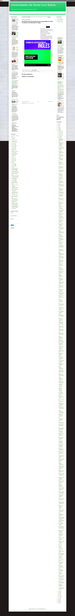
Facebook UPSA (59, 20)
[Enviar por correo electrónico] (31, 70)
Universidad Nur (14, 194)
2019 (58, 126)
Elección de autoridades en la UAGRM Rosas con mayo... (61, 449)
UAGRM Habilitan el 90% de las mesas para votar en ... (61, 199)
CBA (12, 138)
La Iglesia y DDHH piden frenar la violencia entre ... (61, 382)
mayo (59, 592)
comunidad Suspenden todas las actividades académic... (60, 390)
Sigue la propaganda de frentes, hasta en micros (61, 471)
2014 (58, 600)
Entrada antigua (50, 101)
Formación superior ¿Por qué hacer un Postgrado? (61, 554)
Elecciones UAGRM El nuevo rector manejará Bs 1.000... (61, 489)
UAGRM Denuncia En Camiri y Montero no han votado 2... (61, 221)
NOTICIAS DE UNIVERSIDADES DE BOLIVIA (60, 38)
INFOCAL (13, 158)
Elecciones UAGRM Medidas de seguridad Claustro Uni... (61, 531)
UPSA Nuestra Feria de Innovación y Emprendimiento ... (61, 527)
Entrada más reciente (25, 101)
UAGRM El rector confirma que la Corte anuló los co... (61, 330)
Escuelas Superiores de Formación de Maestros (15, 154)
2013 (58, 601)
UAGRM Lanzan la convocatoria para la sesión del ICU (61, 261)
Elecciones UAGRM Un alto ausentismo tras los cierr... (61, 538)
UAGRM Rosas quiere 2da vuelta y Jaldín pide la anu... (61, 375)
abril (59, 593)
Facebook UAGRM (60, 21)
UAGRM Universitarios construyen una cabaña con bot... (61, 411)
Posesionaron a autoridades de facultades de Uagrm (60, 139)
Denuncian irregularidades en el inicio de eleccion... (60, 514)
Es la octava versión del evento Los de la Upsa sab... (61, 579)
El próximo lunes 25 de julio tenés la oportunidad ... (61, 294)
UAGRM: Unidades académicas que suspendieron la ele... (61, 503)
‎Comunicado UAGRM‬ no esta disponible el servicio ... (61, 364)
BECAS (15, 13)
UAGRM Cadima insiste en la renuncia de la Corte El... (60, 265)
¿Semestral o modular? (14, 91)
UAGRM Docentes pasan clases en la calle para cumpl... (61, 283)
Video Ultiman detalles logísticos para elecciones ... (60, 557)
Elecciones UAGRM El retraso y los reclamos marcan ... (61, 474)
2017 (58, 128)
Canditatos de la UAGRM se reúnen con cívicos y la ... (60, 385)
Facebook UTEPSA (60, 19)
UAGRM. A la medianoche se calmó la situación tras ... (61, 379)
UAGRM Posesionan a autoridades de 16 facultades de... (60, 159)
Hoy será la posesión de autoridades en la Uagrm (61, 152)
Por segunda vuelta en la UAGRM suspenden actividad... (61, 211)
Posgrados (13, 166)
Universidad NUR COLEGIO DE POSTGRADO (60, 323)
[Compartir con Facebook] (35, 70)
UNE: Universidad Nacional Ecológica (15, 182)
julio (59, 137)
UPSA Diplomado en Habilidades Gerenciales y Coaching (60, 404)
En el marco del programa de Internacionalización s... (61, 167)
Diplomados (13, 146)
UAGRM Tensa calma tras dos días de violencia (61, 341)
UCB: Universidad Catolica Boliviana (14, 171)
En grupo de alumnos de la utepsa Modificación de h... (61, 164)
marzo (59, 594)
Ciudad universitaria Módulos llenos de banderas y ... (61, 429)
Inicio (38, 101)
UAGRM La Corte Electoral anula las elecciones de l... (61, 334)
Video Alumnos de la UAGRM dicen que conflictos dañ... (61, 228)
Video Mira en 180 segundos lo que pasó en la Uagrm (61, 456)
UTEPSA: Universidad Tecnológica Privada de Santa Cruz (15, 206)
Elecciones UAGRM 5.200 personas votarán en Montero (61, 467)
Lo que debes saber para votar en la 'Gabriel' (61, 588)
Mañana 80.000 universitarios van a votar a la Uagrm (60, 566)
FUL (12, 157)
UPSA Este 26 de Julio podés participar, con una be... (60, 415)
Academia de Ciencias (15, 135)
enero (59, 597)
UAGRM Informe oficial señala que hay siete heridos (60, 344)
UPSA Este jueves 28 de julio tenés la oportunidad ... (61, 192)
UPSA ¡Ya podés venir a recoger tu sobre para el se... (61, 305)
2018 (58, 127)
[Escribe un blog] (32, 70)
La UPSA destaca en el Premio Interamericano (60, 155)
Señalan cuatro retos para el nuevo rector (60, 431)
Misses (13, 162)
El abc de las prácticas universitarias (60, 547)
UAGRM (23, 13)
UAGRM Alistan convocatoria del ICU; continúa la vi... (61, 315)
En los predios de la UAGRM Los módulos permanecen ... (61, 347)
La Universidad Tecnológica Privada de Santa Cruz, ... (61, 182)
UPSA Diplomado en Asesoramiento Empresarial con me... (61, 326)
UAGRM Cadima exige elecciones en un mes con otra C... (61, 257)
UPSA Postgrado (59, 18)
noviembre (60, 132)
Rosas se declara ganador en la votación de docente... (60, 495)
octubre (59, 133)
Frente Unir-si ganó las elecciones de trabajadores (61, 518)
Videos (13, 208)
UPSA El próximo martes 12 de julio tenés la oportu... (60, 535)
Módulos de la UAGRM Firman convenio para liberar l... (61, 239)
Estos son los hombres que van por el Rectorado (61, 582)
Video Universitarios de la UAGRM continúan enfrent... (61, 312)
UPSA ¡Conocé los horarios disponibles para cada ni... (61, 203)
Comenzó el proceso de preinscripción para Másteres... (61, 268)
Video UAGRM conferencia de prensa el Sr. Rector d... (60, 393)
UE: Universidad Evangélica (14, 180)
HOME (11, 13)
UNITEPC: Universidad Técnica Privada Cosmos (15, 190)
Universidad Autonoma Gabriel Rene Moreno (60, 82)
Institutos (13, 159)
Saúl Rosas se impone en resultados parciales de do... (61, 485)
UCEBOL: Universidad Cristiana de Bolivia (15, 173)
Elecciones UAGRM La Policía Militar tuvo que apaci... (61, 492)
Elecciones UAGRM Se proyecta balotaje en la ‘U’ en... (61, 453)
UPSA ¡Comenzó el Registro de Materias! (61, 214)
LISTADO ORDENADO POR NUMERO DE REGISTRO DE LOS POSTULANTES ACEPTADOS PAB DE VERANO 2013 (15, 82)
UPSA (19, 13)
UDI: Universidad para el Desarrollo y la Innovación (15, 178)
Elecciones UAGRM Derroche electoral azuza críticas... (61, 542)
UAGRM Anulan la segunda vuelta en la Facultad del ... (61, 185)
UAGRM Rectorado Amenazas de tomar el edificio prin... (61, 371)
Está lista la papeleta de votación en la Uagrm (60, 585)
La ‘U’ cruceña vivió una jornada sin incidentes (61, 361)
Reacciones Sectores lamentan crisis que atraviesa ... (61, 368)
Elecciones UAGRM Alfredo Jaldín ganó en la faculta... (61, 460)
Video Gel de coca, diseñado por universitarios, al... (61, 195)
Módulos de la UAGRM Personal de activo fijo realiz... (61, 235)
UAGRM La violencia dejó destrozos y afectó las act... (60, 337)
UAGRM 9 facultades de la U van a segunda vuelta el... (61, 254)
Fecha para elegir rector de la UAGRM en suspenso (60, 225)
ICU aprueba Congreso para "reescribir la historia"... (60, 279)
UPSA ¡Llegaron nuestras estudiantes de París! (60, 178)
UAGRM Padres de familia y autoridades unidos (61, 354)
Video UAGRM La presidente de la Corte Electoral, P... (61, 246)
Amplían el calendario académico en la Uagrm (61, 275)
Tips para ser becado (60, 545)
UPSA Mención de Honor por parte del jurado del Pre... (61, 171)
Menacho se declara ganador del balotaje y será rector (61, 189)
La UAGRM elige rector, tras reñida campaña (61, 521)
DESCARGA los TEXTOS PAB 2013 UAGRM (14, 123)
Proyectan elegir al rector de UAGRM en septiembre (61, 243)
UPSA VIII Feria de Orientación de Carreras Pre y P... (61, 425)
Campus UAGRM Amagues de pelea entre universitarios (60, 445)
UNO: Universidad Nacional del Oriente (15, 196)
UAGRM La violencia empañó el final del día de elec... (61, 463)
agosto (59, 136)
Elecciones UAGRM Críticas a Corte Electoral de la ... (61, 576)
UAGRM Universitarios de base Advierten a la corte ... (61, 232)
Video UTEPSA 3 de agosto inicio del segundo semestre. (61, 148)
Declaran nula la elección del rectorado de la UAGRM (60, 357)
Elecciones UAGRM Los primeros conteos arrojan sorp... (61, 511)
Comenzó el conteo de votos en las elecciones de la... (61, 499)
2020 (58, 124)
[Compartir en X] (33, 70)
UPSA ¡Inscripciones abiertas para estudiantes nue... (60, 419)
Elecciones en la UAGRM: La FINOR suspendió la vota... (60, 507)
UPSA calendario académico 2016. (61, 422)
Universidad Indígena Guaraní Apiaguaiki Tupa (15, 193)
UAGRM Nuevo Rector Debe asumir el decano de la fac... (61, 217)
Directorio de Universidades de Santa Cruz (33, 13)
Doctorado (13, 148)
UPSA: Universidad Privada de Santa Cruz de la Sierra (32, 71)
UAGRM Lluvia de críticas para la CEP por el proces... (60, 438)
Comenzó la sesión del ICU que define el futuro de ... (61, 286)
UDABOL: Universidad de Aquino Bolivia (15, 176)
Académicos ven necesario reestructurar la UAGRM (60, 319)
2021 (58, 123)
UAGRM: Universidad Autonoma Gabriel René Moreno (15, 169)
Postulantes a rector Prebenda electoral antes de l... (61, 434)
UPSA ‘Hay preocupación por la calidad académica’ (60, 570)
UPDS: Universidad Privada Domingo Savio (15, 201)
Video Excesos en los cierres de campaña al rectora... (60, 563)
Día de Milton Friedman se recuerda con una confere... (60, 174)
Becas (13, 137)
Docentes (13, 147)
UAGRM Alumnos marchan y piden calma (61, 351)
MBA (12, 161)
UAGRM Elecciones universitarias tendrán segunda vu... (61, 408)
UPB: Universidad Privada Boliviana (14, 199)
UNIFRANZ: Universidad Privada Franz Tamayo (15, 187)
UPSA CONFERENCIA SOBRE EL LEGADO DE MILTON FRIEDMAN (61, 144)
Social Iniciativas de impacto (61, 560)
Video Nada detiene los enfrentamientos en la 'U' (61, 400)
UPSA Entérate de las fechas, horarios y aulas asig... (61, 296)
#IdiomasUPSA (43, 28)
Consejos (13, 145)
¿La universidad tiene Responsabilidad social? (61, 550)
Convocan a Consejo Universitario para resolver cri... (60, 301)
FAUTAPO (13, 156)
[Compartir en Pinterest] (36, 70)
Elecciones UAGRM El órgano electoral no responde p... (61, 478)
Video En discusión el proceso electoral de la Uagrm (61, 272)
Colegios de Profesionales (14, 141)
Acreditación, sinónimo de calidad (60, 573)
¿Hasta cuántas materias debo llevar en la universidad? (15, 114)
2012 (58, 602)
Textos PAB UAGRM (46, 13)
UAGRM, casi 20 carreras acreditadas (15, 72)
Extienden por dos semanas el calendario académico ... (61, 290)
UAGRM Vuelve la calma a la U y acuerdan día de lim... (61, 250)
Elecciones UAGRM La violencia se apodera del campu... (61, 482)
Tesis (12, 167)
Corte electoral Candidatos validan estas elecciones (60, 442)
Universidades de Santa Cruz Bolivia (33, 5)
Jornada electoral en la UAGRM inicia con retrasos (60, 524)
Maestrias (13, 160)
